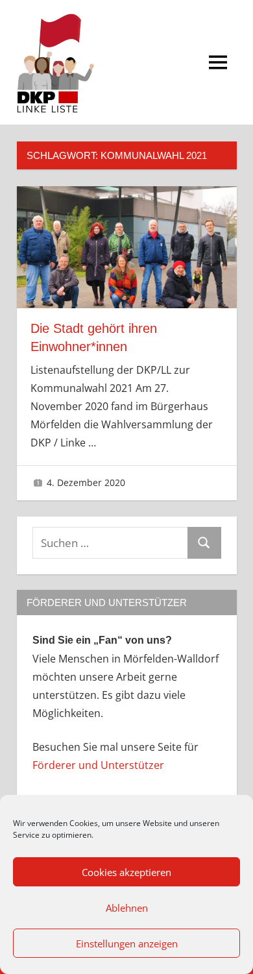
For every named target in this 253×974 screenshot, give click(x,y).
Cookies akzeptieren (126, 872)
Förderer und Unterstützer (98, 765)
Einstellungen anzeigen (127, 943)
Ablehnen (127, 907)
